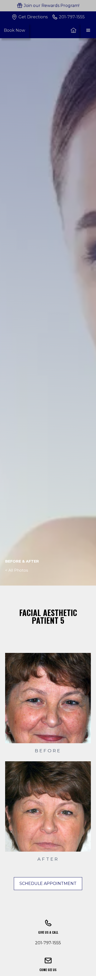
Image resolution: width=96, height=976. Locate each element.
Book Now (14, 30)
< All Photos (16, 570)
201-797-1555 (48, 942)
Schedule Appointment (48, 883)
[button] (88, 30)
